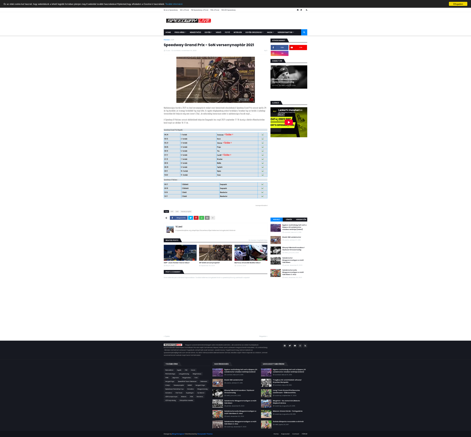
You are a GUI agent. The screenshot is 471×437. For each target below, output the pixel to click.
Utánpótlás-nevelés (186, 400)
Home (276, 434)
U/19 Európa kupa (171, 397)
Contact (295, 434)
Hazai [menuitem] (269, 32)
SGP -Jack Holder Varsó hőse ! (177, 263)
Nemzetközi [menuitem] (195, 32)
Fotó (196, 378)
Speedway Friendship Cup (174, 389)
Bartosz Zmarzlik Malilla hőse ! (248, 263)
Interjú (167, 385)
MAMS (190, 385)
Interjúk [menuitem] (238, 32)
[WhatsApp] (201, 218)
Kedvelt (276, 219)
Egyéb (179, 370)
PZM (191, 397)
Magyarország (202, 389)
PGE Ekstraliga (170, 374)
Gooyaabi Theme (205, 434)
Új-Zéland (200, 393)
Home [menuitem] (168, 32)
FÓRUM (304, 434)
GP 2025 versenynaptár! (209, 263)
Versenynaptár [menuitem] (285, 32)
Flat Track (179, 393)
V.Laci (179, 226)
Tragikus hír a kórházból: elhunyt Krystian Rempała (287, 381)
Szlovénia (168, 393)
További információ (174, 4)
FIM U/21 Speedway (228, 10)
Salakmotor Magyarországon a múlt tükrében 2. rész (240, 422)
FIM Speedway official (199, 10)
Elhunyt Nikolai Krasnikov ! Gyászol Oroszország (285, 80)
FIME (166, 378)
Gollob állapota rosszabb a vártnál (288, 421)
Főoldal (167, 40)
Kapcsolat (285, 434)
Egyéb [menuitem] (207, 32)
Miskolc (183, 397)
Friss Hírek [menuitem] (180, 32)
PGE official (214, 10)
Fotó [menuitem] (227, 32)
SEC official (184, 10)
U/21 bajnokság (170, 400)
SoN (177, 211)
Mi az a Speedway (171, 10)
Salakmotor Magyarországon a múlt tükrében (293, 260)
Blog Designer (178, 434)
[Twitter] (190, 218)
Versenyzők (301, 219)
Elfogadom (458, 3)
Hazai (193, 370)
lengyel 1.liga (169, 381)
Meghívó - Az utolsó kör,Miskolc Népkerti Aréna (286, 402)
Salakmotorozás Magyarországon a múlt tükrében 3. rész (293, 272)
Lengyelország (184, 374)
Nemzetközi (169, 370)
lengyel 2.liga (200, 385)
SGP (172, 40)
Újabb (167, 336)
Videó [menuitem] (218, 32)
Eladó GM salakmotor (291, 237)
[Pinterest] (196, 218)
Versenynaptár (186, 211)
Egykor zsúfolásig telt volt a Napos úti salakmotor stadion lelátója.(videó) (294, 227)
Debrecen (203, 381)
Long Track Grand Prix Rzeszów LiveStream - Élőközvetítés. (286, 391)
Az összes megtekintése (258, 240)
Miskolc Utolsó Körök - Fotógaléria (287, 411)
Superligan (190, 393)
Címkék (289, 219)
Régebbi (262, 336)
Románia (200, 397)
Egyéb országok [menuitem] (254, 32)
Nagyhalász (187, 378)
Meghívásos (197, 374)
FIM (186, 370)
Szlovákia (190, 389)
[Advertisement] (288, 178)
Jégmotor (175, 378)
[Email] (207, 218)
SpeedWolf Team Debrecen (187, 381)
